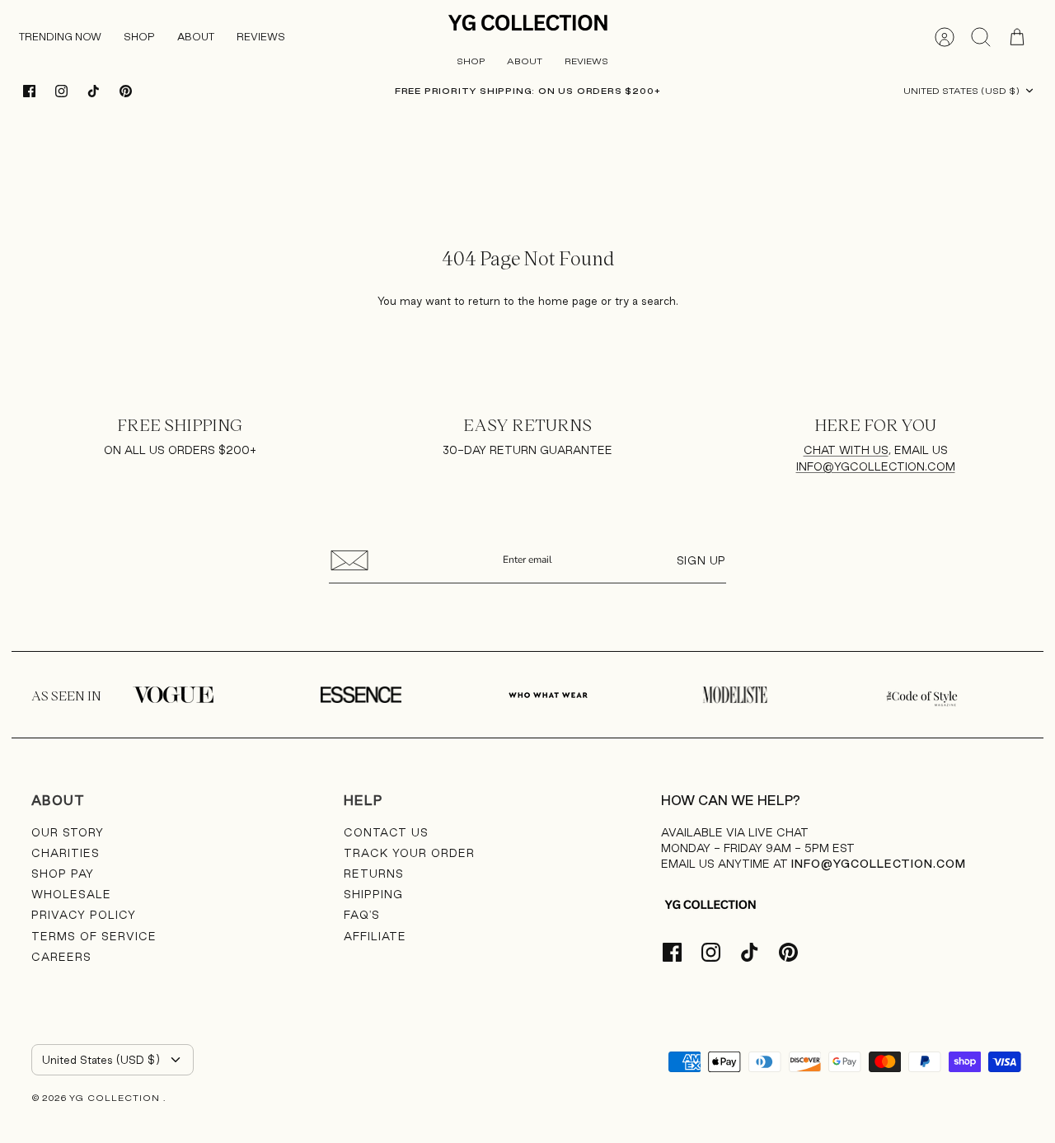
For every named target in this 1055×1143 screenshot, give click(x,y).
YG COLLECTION (116, 1098)
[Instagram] (61, 91)
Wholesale (71, 894)
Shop (139, 36)
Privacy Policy (83, 914)
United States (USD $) (961, 91)
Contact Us (386, 832)
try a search (645, 301)
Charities (65, 853)
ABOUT (195, 36)
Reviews (261, 36)
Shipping (373, 894)
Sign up (701, 560)
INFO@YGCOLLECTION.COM (875, 466)
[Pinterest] (126, 91)
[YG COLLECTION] (528, 24)
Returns (374, 873)
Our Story (67, 832)
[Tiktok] (93, 91)
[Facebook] (29, 91)
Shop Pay (62, 873)
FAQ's (362, 914)
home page (568, 301)
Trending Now (60, 36)
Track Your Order (409, 853)
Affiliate (375, 936)
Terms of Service (94, 936)
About (524, 61)
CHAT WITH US (846, 450)
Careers (61, 957)
